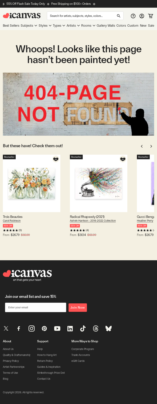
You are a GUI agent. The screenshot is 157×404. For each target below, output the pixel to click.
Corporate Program (82, 349)
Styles (43, 25)
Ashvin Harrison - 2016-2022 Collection (93, 220)
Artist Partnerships (14, 366)
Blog (5, 378)
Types (57, 25)
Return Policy (45, 360)
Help (40, 349)
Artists (71, 25)
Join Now (77, 307)
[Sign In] (141, 16)
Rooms (86, 25)
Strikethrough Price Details (53, 372)
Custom (132, 25)
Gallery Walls (106, 25)
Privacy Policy (11, 360)
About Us (8, 349)
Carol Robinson (12, 220)
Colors (121, 25)
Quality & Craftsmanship (17, 354)
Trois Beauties (12, 217)
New (143, 25)
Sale (151, 25)
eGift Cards (77, 360)
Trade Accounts (80, 354)
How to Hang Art (47, 354)
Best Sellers (11, 25)
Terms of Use (10, 372)
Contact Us (43, 378)
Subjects (27, 25)
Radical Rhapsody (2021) (87, 217)
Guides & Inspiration (49, 366)
